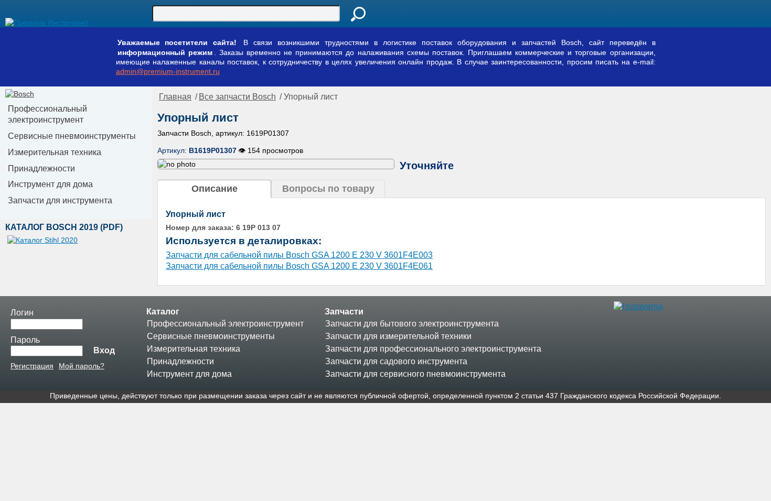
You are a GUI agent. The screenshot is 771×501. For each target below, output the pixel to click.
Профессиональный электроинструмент (47, 114)
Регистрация (31, 366)
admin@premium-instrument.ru (168, 71)
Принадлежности (41, 168)
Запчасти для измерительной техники (398, 336)
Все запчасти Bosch (237, 96)
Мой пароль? (81, 366)
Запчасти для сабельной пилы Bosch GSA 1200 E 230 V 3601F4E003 (299, 254)
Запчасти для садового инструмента (396, 361)
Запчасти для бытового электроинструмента (412, 323)
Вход (104, 350)
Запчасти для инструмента (60, 200)
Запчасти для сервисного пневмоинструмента (415, 373)
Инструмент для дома (50, 184)
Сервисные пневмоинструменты (72, 136)
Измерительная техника (54, 152)
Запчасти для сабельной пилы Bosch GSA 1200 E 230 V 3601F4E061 (299, 266)
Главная (175, 96)
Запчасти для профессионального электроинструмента (433, 348)
